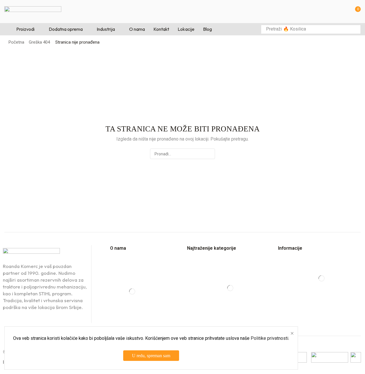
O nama (118, 248)
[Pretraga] (354, 29)
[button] (356, 11)
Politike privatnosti (269, 338)
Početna (16, 42)
